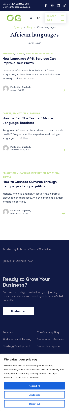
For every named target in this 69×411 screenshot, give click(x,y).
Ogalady (26, 87)
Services (8, 332)
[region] (34, 382)
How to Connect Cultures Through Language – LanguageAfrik (30, 184)
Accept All (34, 385)
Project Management (50, 346)
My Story (53, 173)
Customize (34, 394)
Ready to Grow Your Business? (26, 282)
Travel (7, 176)
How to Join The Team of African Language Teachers (28, 120)
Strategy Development (16, 346)
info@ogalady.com (20, 7)
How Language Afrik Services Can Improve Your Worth (29, 60)
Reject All (34, 403)
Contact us (18, 311)
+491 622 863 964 (19, 4)
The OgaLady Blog (48, 332)
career (19, 53)
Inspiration (38, 173)
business (8, 53)
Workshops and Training (17, 339)
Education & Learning (39, 53)
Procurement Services (50, 339)
